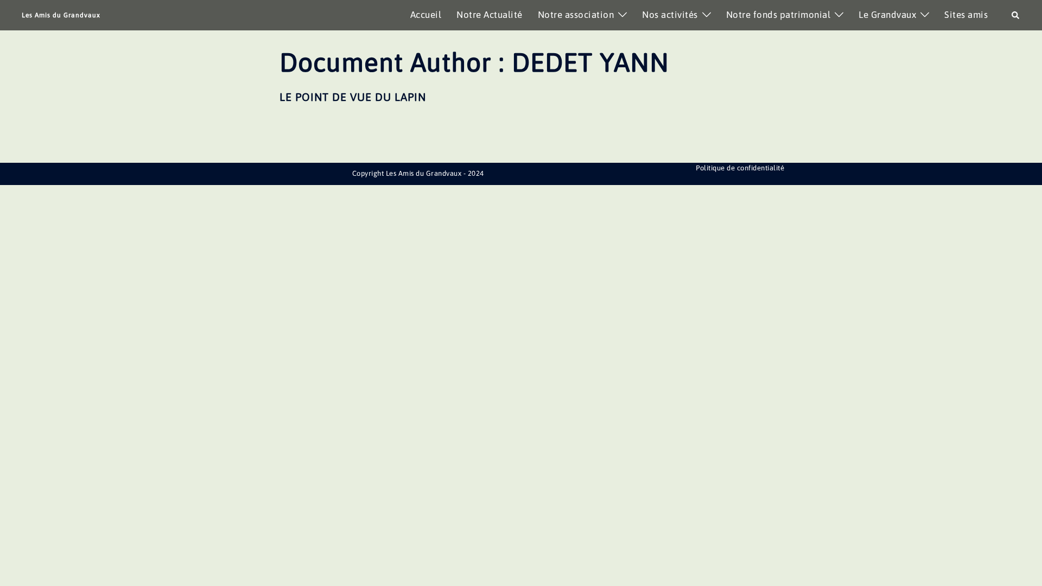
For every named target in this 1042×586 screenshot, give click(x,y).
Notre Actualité (489, 14)
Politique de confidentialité (740, 168)
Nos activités (670, 14)
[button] (1016, 15)
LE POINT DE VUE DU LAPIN (352, 97)
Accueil (426, 14)
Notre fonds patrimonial (778, 14)
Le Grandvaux (887, 14)
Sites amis (966, 14)
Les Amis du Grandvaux (61, 15)
